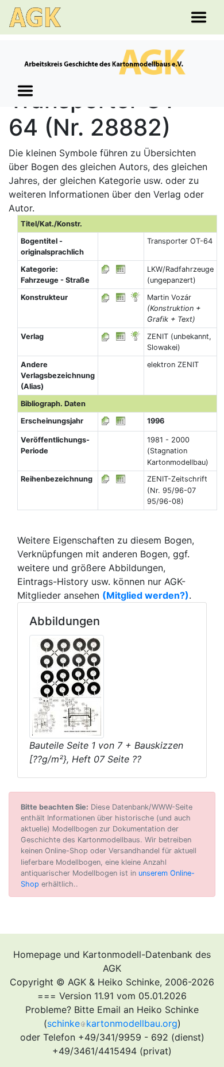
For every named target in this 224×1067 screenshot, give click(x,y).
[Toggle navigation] (199, 17)
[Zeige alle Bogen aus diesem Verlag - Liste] (106, 336)
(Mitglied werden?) (145, 595)
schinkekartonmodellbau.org (112, 1023)
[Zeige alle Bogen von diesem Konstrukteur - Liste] (106, 297)
